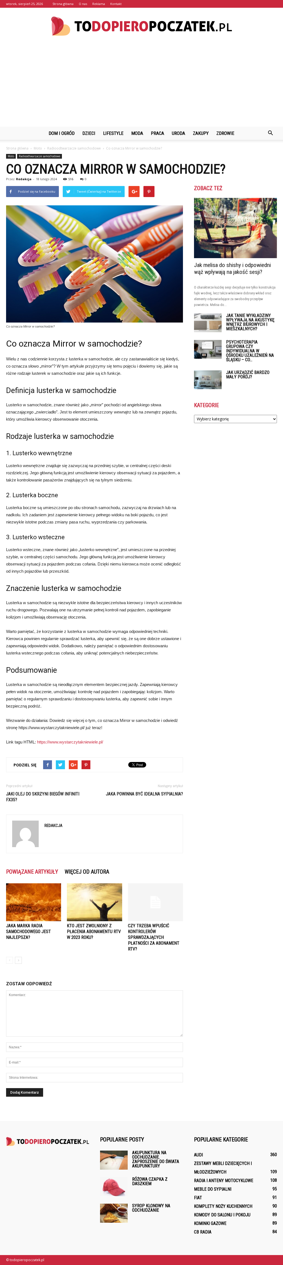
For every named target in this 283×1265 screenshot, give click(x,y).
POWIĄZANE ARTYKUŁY (32, 871)
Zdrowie (225, 133)
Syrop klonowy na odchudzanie (151, 1208)
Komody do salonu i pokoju (222, 1214)
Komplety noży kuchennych (223, 1206)
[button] (270, 133)
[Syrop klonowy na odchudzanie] (114, 1213)
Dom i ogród (62, 133)
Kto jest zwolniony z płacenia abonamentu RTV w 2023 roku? (94, 931)
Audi (198, 1154)
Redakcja (24, 179)
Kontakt (116, 4)
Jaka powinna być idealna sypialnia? (144, 794)
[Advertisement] (141, 85)
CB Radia (202, 1232)
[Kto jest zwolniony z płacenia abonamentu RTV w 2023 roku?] (94, 902)
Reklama (98, 4)
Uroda (178, 133)
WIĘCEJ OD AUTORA (87, 871)
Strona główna (63, 4)
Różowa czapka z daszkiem (149, 1181)
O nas (83, 4)
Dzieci (88, 133)
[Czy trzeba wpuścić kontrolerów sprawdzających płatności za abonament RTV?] (155, 902)
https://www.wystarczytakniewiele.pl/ (70, 742)
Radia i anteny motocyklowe (223, 1180)
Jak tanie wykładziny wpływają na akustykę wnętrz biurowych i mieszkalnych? (250, 322)
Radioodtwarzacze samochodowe (39, 156)
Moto (11, 156)
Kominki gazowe (210, 1223)
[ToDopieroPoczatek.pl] (141, 26)
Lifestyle (113, 133)
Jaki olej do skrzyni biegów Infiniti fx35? (42, 796)
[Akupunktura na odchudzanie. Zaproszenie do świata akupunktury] (114, 1160)
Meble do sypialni (212, 1189)
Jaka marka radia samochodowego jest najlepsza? (28, 931)
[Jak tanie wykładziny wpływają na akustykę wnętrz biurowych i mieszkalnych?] (208, 322)
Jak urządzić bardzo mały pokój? (247, 374)
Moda (137, 133)
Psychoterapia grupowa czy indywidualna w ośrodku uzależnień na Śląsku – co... (250, 350)
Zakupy (201, 133)
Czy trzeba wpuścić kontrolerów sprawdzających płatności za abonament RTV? (153, 937)
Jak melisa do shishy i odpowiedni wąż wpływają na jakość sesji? (232, 268)
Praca (157, 133)
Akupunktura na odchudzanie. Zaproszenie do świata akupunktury (155, 1159)
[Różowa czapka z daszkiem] (114, 1186)
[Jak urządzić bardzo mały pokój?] (208, 379)
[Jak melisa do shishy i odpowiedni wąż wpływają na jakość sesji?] (235, 228)
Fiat (198, 1197)
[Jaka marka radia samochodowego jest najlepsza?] (33, 902)
